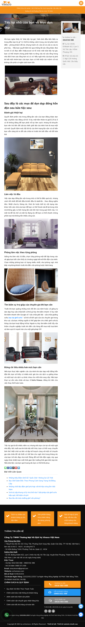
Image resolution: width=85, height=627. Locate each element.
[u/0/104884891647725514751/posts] (53, 611)
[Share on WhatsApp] (5, 467)
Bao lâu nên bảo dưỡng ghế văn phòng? (24, 498)
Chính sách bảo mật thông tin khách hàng (22, 593)
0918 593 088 (61, 584)
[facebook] (80, 614)
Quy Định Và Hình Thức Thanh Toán (20, 589)
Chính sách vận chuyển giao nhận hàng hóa (23, 601)
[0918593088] (80, 606)
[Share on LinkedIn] (19, 467)
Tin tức (16, 19)
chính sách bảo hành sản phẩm (18, 597)
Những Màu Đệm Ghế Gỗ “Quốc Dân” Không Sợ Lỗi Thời (31, 478)
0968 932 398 (61, 592)
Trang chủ (8, 19)
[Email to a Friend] (13, 467)
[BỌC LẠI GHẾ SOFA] (6, 3)
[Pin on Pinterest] (16, 467)
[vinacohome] (49, 611)
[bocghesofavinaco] (45, 611)
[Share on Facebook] (8, 467)
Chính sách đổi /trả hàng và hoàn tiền (20, 604)
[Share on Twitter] (11, 467)
